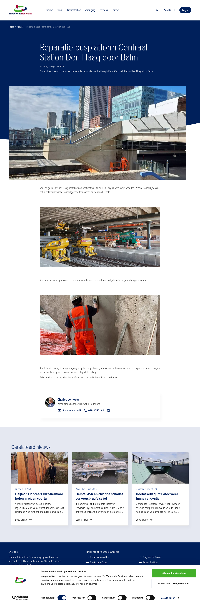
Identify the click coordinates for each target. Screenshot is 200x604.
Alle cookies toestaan (174, 573)
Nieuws (20, 26)
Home (11, 26)
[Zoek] (158, 10)
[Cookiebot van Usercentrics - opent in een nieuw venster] (20, 598)
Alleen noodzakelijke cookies (174, 583)
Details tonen (167, 598)
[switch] (92, 597)
